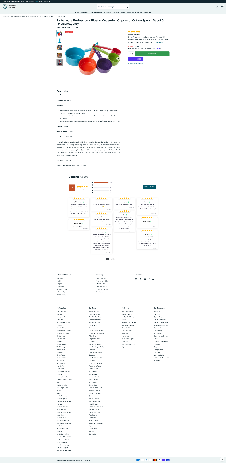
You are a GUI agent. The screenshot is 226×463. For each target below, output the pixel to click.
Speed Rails (158, 317)
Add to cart (152, 54)
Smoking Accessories (63, 450)
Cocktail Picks (61, 418)
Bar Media (92, 434)
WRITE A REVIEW (149, 187)
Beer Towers (60, 363)
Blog (123, 12)
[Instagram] (136, 279)
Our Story (59, 278)
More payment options (135, 63)
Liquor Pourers (61, 355)
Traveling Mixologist (96, 423)
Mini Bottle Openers (95, 344)
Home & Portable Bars (161, 358)
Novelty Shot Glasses (63, 330)
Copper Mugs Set (102, 286)
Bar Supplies (61, 308)
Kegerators (157, 344)
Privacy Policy (61, 295)
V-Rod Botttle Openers (96, 330)
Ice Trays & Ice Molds (63, 437)
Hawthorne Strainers (96, 407)
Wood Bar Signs (127, 330)
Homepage (6, 16)
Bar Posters (125, 341)
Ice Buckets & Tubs (62, 434)
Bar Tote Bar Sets (95, 317)
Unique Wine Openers (96, 377)
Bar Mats (59, 426)
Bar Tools (92, 308)
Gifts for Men (100, 284)
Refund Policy (61, 292)
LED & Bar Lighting (128, 325)
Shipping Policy (61, 289)
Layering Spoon (94, 412)
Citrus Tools (93, 428)
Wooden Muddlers (95, 401)
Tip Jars (91, 431)
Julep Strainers (94, 409)
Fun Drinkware (61, 344)
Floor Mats (157, 352)
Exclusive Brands (81, 12)
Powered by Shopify (83, 460)
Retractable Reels (95, 366)
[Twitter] (153, 279)
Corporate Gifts (101, 278)
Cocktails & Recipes (134, 12)
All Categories (96, 12)
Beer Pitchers (60, 360)
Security (157, 360)
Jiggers (91, 426)
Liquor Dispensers (160, 320)
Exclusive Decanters (102, 289)
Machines (157, 311)
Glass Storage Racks (161, 341)
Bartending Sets (94, 311)
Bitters (58, 393)
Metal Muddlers (94, 404)
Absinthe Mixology (62, 445)
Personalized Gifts (102, 281)
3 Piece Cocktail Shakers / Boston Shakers (94, 393)
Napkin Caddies (61, 385)
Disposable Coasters (63, 420)
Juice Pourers (61, 358)
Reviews (116, 12)
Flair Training (93, 420)
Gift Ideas (107, 12)
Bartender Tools (94, 314)
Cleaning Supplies (62, 448)
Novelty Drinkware (62, 333)
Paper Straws (60, 415)
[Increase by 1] (133, 52)
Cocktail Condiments (63, 412)
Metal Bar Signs (127, 328)
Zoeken (126, 6)
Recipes (59, 284)
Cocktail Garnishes (62, 396)
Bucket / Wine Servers (63, 377)
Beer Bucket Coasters (63, 423)
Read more (159, 42)
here (36, 1)
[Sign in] (217, 7)
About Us (147, 12)
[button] (2, 1)
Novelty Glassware (62, 328)
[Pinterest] (140, 279)
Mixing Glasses (94, 399)
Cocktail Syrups (61, 399)
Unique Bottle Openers (96, 363)
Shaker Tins (93, 385)
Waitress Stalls (159, 355)
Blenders (157, 314)
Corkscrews (93, 374)
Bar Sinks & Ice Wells (161, 322)
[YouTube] (145, 279)
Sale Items (99, 292)
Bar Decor (125, 308)
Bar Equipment (159, 308)
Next (49, 1)
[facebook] (149, 279)
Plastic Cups (60, 336)
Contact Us (60, 286)
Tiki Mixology (61, 347)
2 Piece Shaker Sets (95, 388)
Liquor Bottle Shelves (129, 322)
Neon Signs (125, 333)
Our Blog (59, 281)
